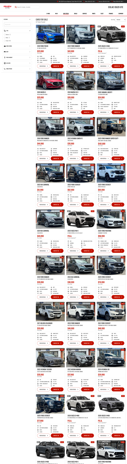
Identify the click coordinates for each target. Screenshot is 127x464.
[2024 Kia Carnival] (50, 219)
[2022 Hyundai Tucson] (50, 357)
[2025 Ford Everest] (80, 173)
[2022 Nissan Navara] (80, 357)
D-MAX (48, 14)
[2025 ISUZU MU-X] (80, 219)
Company (120, 14)
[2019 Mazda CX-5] (80, 80)
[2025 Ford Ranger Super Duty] (111, 126)
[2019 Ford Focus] (50, 34)
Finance (111, 14)
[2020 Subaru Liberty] (111, 80)
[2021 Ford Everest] (111, 311)
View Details (43, 66)
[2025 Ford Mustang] (111, 219)
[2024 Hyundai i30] (111, 357)
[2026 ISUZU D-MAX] (80, 404)
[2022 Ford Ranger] (80, 34)
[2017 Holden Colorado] (50, 311)
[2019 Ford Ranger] (50, 126)
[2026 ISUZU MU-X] (80, 450)
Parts (93, 14)
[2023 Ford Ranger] (80, 311)
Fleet (102, 14)
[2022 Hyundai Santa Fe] (80, 126)
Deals (75, 14)
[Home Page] (7, 7)
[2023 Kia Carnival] (50, 173)
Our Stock (66, 14)
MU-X (56, 14)
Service (85, 14)
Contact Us (56, 66)
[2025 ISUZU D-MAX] (111, 34)
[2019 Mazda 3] (50, 80)
